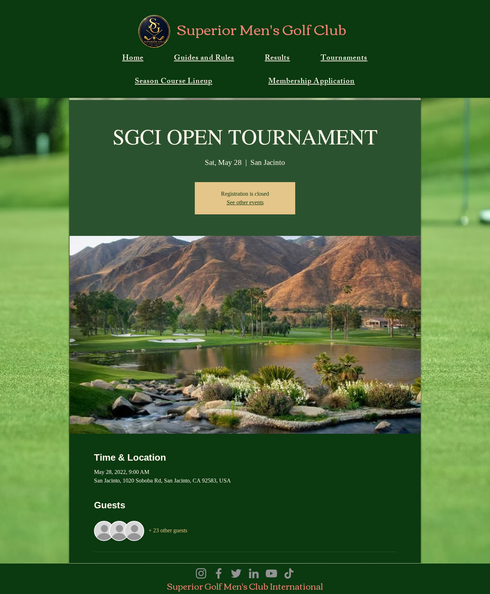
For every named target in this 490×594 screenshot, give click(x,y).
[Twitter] (236, 573)
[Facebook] (219, 573)
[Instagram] (201, 573)
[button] (204, 58)
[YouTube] (271, 573)
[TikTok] (289, 573)
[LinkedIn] (254, 573)
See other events (245, 202)
